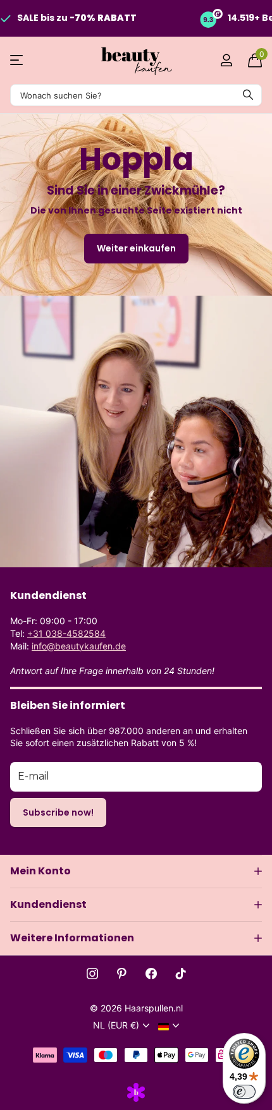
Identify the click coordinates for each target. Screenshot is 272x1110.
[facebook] (151, 973)
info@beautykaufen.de (79, 646)
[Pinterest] (122, 973)
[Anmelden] (226, 60)
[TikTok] (181, 973)
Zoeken (248, 95)
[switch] (244, 1092)
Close (136, 871)
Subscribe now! (58, 812)
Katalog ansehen (17, 60)
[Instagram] (92, 973)
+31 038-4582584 (66, 633)
